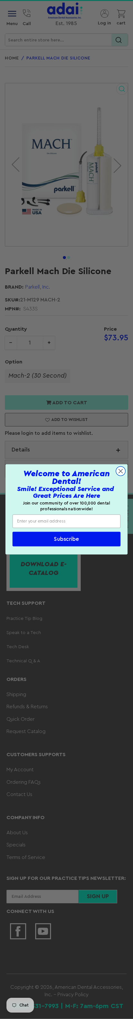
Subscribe (66, 539)
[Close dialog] (120, 471)
